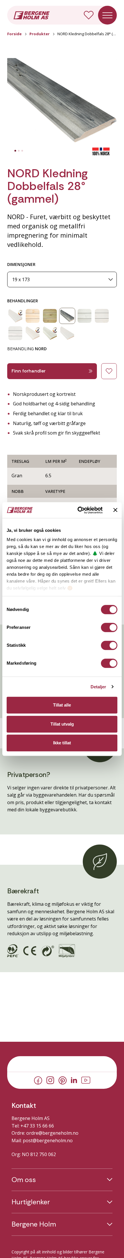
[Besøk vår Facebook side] (38, 1080)
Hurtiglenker (31, 1202)
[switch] (109, 627)
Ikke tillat (62, 742)
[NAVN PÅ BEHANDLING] (15, 316)
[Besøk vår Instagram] (50, 1080)
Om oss (24, 1180)
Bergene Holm (34, 1224)
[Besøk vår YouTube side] (85, 1080)
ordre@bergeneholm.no (52, 1133)
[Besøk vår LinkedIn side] (74, 1080)
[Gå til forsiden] (32, 15)
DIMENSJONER (21, 264)
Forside (14, 33)
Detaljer (98, 686)
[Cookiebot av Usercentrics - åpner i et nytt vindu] (78, 510)
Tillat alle (62, 704)
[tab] (15, 151)
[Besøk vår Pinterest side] (63, 1080)
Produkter (39, 33)
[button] (62, 103)
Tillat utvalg (62, 724)
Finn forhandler (29, 371)
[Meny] (107, 15)
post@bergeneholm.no (48, 1140)
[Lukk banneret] (115, 510)
